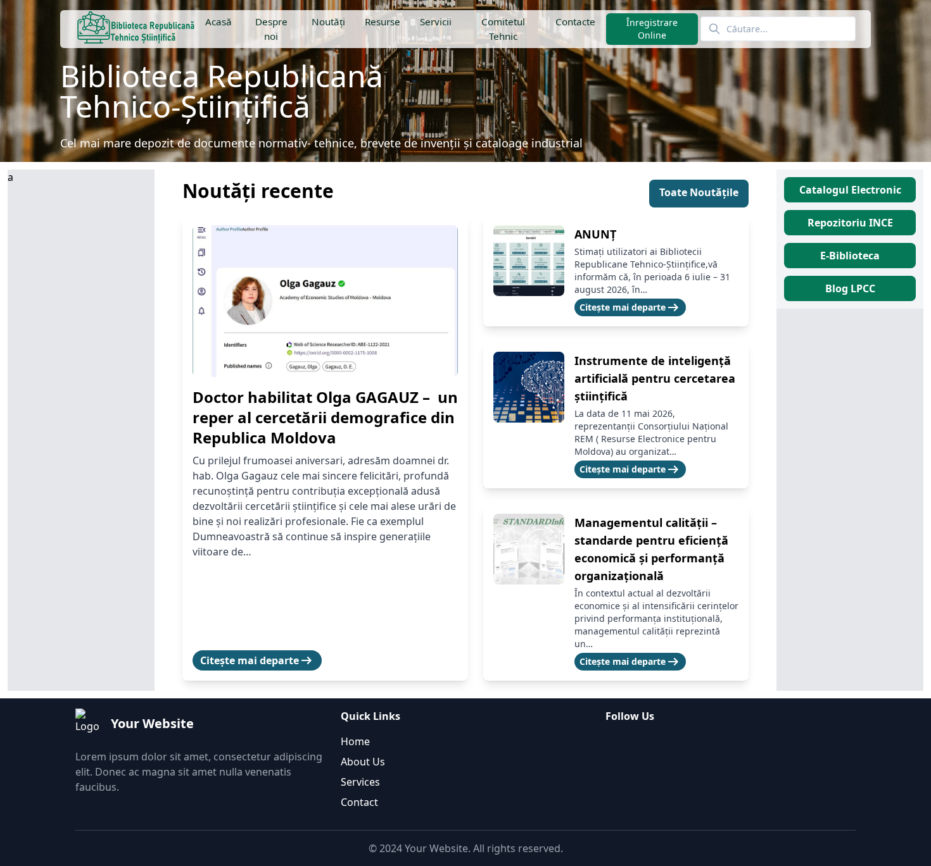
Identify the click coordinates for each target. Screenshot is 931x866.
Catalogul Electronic (850, 190)
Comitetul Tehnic (503, 28)
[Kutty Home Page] (135, 29)
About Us (363, 762)
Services (360, 782)
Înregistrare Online (652, 28)
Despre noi (271, 28)
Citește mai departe (257, 660)
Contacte (575, 21)
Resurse (382, 21)
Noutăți (328, 21)
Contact (359, 802)
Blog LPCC (850, 288)
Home (355, 741)
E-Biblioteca (850, 256)
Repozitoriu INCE (850, 223)
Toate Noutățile (698, 192)
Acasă (218, 21)
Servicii (436, 21)
